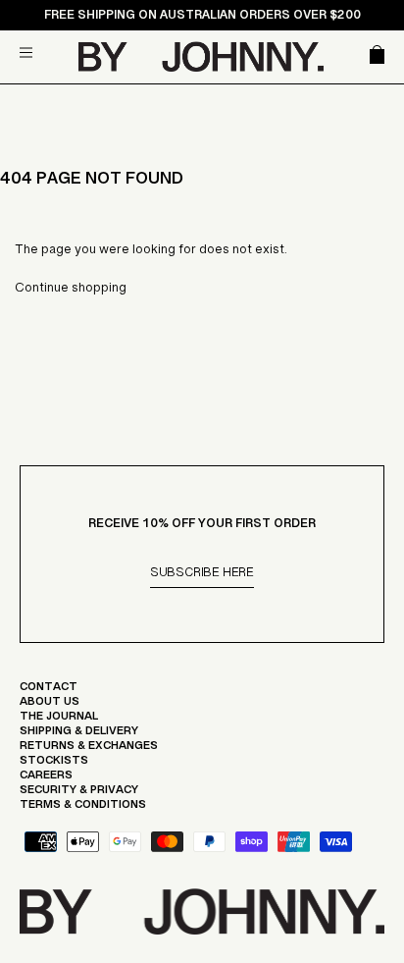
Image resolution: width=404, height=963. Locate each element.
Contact (48, 691)
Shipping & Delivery (79, 735)
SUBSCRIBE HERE (202, 576)
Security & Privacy (79, 794)
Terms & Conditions (83, 809)
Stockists (54, 765)
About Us (49, 706)
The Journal (59, 720)
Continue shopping (70, 291)
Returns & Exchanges (89, 750)
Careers (46, 779)
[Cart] (373, 56)
